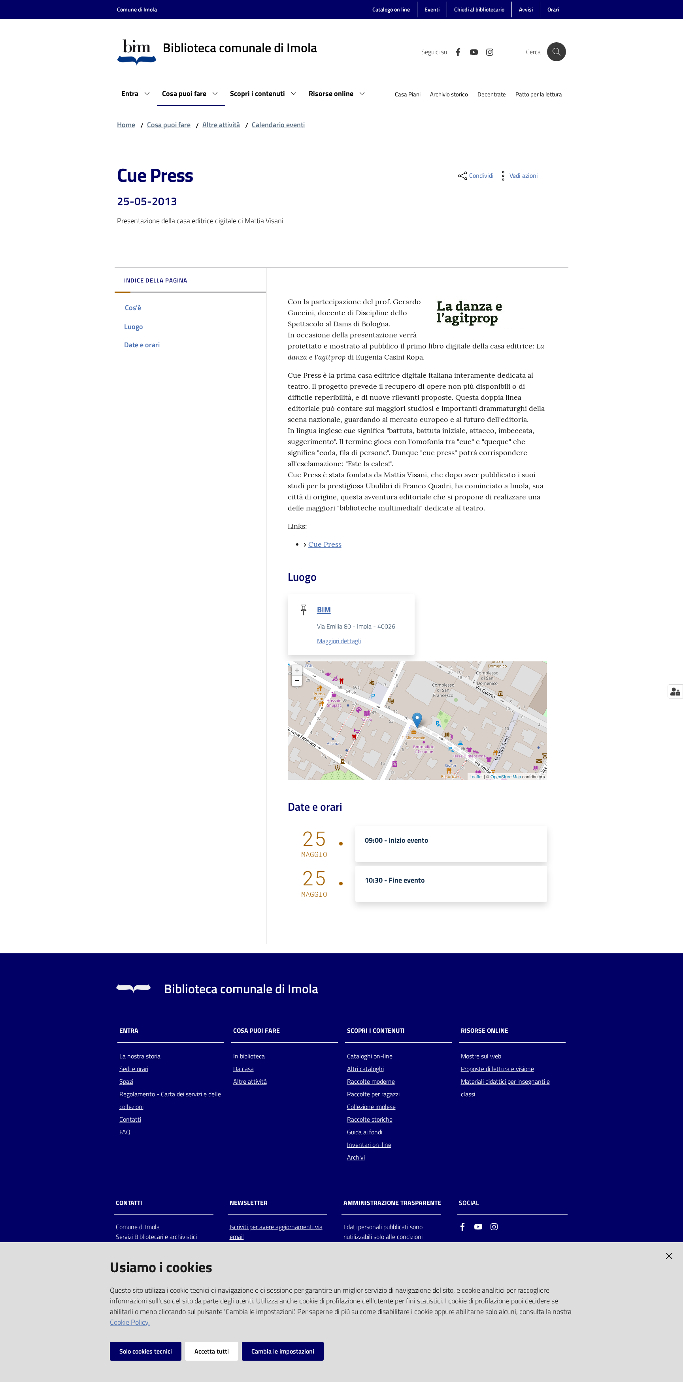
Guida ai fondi (364, 1132)
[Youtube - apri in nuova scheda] (471, 51)
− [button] (297, 680)
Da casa (243, 1068)
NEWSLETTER (249, 1202)
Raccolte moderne (371, 1081)
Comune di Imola (137, 9)
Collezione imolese (371, 1106)
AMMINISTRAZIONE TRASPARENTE (392, 1202)
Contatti (130, 1119)
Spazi (126, 1081)
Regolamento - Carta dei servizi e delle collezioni (170, 1100)
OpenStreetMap (506, 776)
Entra (128, 1030)
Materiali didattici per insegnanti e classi (505, 1088)
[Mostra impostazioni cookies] (675, 691)
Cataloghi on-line (369, 1056)
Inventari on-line (369, 1144)
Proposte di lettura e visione (497, 1068)
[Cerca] (556, 51)
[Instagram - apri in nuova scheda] (486, 51)
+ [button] (297, 670)
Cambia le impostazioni (282, 1351)
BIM (324, 609)
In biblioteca (249, 1056)
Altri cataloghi (365, 1068)
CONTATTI (129, 1202)
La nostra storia (139, 1056)
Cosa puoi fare (169, 124)
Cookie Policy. (130, 1322)
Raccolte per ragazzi (373, 1094)
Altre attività (221, 124)
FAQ (124, 1132)
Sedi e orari (133, 1068)
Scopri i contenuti (376, 1030)
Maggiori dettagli (339, 641)
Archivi (356, 1157)
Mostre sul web (481, 1056)
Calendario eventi (278, 124)
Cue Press (325, 544)
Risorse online (484, 1030)
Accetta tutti (211, 1351)
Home (126, 124)
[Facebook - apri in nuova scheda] (455, 51)
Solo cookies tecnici (145, 1351)
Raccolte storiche (369, 1119)
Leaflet (476, 776)
